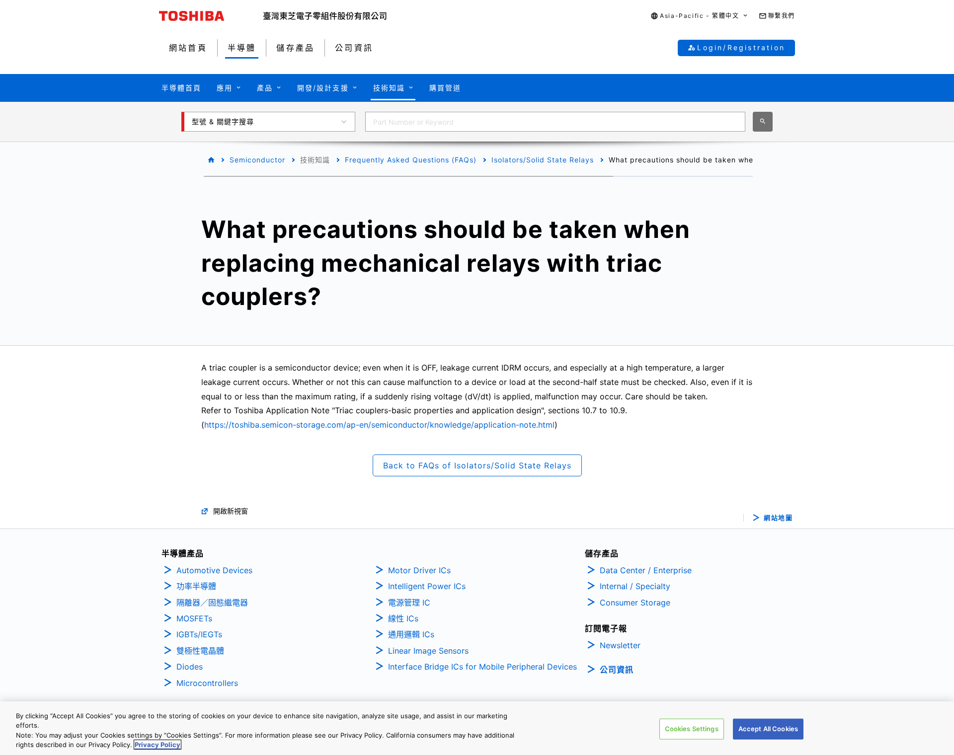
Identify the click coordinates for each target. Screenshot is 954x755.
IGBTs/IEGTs (199, 634)
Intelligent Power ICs (427, 586)
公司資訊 (617, 670)
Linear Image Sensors (428, 651)
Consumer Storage (635, 602)
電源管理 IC (409, 602)
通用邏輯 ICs (411, 634)
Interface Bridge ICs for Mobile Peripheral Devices (482, 667)
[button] (699, 16)
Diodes (189, 667)
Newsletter (620, 645)
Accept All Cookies (768, 729)
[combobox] (555, 122)
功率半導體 (196, 586)
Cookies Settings (691, 729)
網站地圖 (778, 518)
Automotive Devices (214, 570)
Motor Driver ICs (419, 570)
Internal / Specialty (635, 586)
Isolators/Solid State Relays (542, 159)
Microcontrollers (207, 683)
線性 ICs (403, 618)
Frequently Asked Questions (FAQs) (411, 159)
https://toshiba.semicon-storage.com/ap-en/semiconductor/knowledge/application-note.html (379, 425)
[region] (477, 728)
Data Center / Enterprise (646, 570)
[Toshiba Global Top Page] (211, 16)
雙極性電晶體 (200, 651)
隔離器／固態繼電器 (212, 602)
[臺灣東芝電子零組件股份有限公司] (325, 16)
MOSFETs (194, 618)
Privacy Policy (157, 745)
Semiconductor (257, 159)
